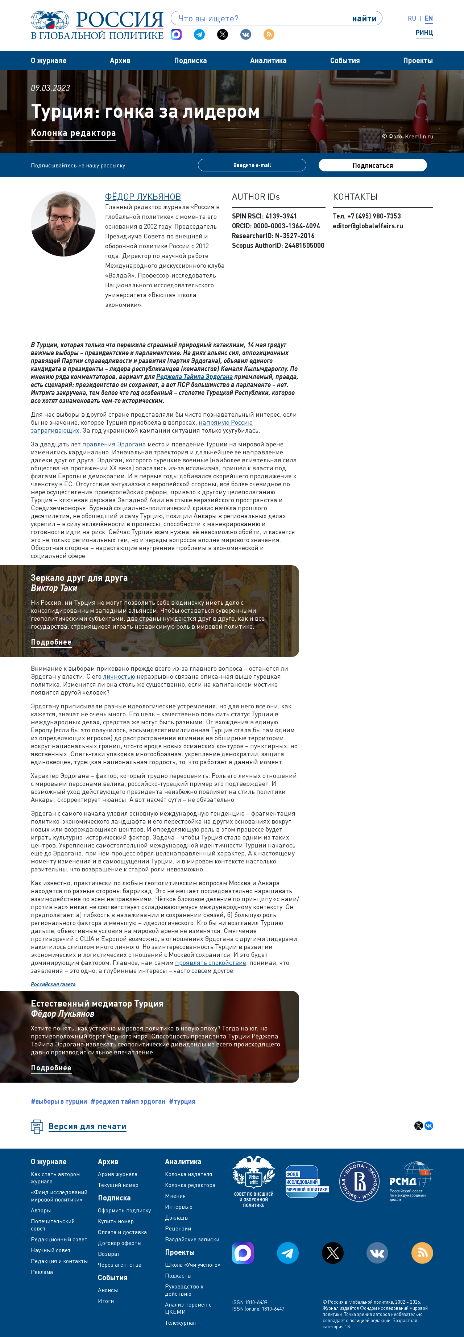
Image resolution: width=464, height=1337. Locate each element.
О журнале (49, 60)
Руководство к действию (184, 1290)
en (429, 18)
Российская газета (53, 984)
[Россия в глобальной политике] (97, 25)
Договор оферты (120, 1242)
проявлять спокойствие (210, 962)
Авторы (41, 1210)
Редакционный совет (59, 1239)
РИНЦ (424, 33)
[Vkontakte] (245, 34)
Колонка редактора (73, 132)
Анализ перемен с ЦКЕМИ (188, 1308)
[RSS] (269, 34)
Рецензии (178, 1228)
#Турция (182, 1101)
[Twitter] (222, 34)
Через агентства (119, 1264)
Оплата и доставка (122, 1232)
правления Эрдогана (114, 444)
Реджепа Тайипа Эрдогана (194, 376)
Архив (120, 60)
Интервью (178, 1206)
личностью (119, 676)
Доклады (177, 1217)
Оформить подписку (124, 1210)
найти (364, 18)
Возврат (109, 1253)
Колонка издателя (188, 1174)
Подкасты (178, 1275)
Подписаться (373, 165)
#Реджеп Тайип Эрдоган (128, 1101)
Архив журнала (117, 1174)
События (345, 60)
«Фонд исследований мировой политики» (59, 1195)
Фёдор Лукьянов (143, 196)
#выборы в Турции (59, 1101)
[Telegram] (199, 34)
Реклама (42, 1271)
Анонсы (108, 1290)
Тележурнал (180, 1322)
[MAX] (176, 34)
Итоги (106, 1300)
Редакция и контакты (59, 1261)
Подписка (190, 60)
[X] (418, 1125)
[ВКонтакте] (428, 1125)
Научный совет (51, 1250)
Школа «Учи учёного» (193, 1264)
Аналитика (268, 60)
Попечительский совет (53, 1224)
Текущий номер (118, 1184)
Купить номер (116, 1221)
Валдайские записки (192, 1239)
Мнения (175, 1195)
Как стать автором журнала (55, 1177)
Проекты (418, 60)
